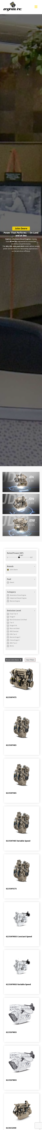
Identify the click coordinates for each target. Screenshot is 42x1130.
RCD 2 (12, 646)
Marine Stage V (15, 637)
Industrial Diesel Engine (18, 598)
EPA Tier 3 (13, 634)
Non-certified (14, 628)
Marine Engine (15, 601)
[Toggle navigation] (36, 7)
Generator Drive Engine (18, 595)
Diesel (12, 582)
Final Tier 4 (14, 614)
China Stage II (14, 640)
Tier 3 (12, 623)
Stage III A (13, 625)
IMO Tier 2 (13, 643)
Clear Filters (30, 660)
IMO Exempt (14, 631)
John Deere (14, 570)
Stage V (12, 617)
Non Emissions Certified (18, 620)
